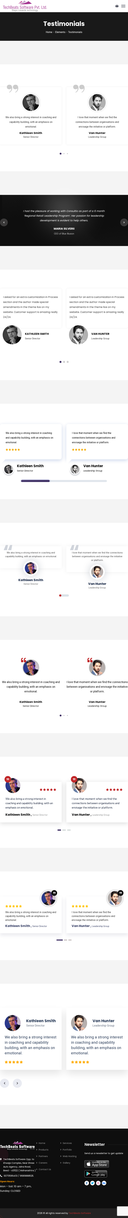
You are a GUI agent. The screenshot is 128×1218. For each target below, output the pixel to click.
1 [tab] (61, 154)
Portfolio (67, 1149)
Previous (4, 222)
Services (67, 1143)
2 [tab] (64, 362)
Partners (43, 1156)
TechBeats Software (80, 1213)
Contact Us (45, 1169)
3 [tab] (67, 153)
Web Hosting (69, 1156)
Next (124, 222)
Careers (43, 1162)
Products (43, 1149)
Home (49, 32)
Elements (60, 32)
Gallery (66, 1162)
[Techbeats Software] (24, 5)
